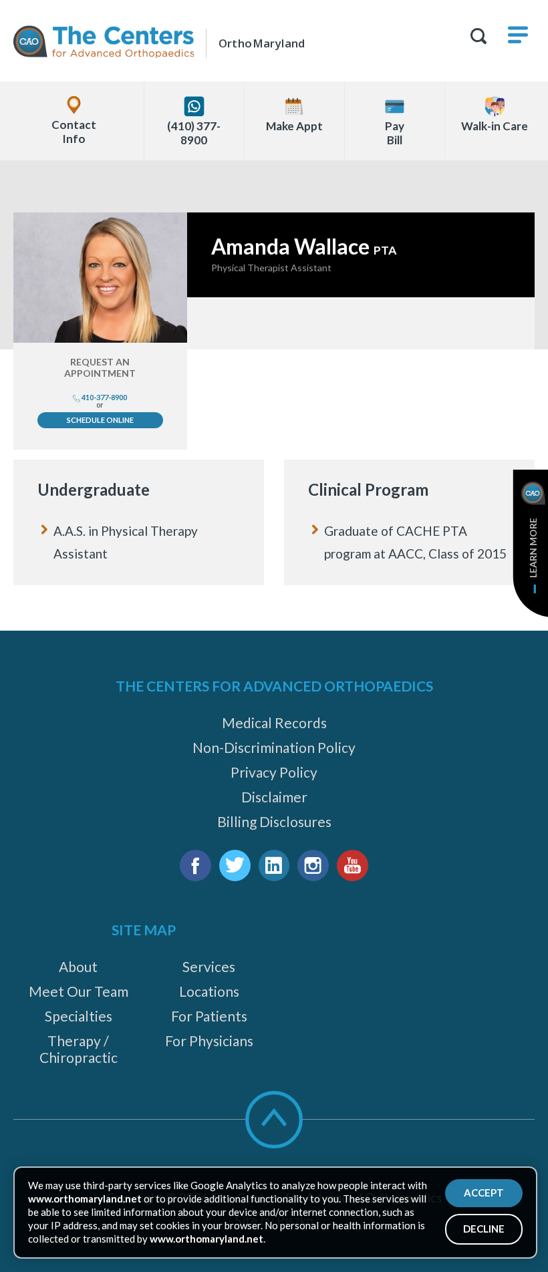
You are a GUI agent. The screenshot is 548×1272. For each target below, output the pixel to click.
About (78, 966)
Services (208, 966)
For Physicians (209, 1040)
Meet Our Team (78, 991)
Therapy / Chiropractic (78, 1049)
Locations (209, 991)
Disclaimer (274, 796)
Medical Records (274, 722)
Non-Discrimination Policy (274, 747)
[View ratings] (361, 323)
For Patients (209, 1015)
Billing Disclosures (274, 821)
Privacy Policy (274, 772)
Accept (484, 1192)
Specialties (78, 1015)
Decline (484, 1229)
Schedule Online (100, 420)
